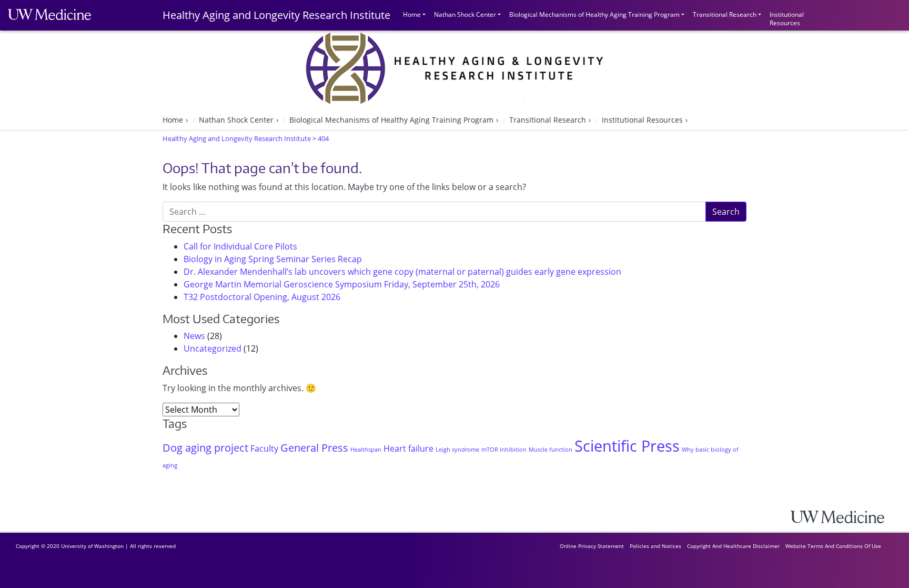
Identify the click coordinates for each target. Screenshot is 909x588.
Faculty (264, 448)
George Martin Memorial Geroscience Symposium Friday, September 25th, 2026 (342, 284)
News (194, 336)
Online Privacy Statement (592, 546)
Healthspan (365, 449)
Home (412, 14)
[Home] (846, 516)
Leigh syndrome (457, 449)
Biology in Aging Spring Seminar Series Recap (273, 259)
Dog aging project (205, 448)
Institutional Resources (787, 17)
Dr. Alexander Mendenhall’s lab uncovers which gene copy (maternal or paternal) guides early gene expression (402, 271)
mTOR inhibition (504, 449)
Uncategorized (212, 348)
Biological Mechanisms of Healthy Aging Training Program (594, 14)
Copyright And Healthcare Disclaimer (733, 546)
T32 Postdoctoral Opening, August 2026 (262, 297)
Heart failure (408, 448)
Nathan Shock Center (465, 14)
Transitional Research (724, 14)
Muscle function (550, 449)
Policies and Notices (655, 546)
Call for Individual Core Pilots (240, 246)
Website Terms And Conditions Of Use (833, 546)
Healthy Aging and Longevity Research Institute (276, 15)
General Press (314, 448)
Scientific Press (627, 445)
